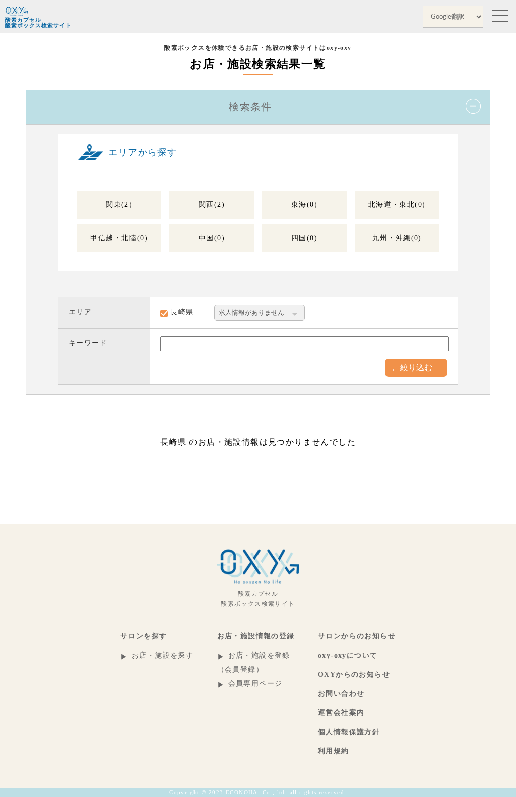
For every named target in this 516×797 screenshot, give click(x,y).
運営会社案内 (341, 712)
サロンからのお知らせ (357, 636)
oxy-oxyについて (347, 655)
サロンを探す (143, 636)
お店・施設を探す (163, 655)
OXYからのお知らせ (354, 674)
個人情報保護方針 (349, 732)
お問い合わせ (341, 693)
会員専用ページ (255, 683)
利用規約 (333, 751)
